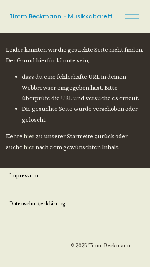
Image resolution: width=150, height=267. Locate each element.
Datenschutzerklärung (37, 203)
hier (29, 136)
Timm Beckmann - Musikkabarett (61, 16)
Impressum (23, 175)
